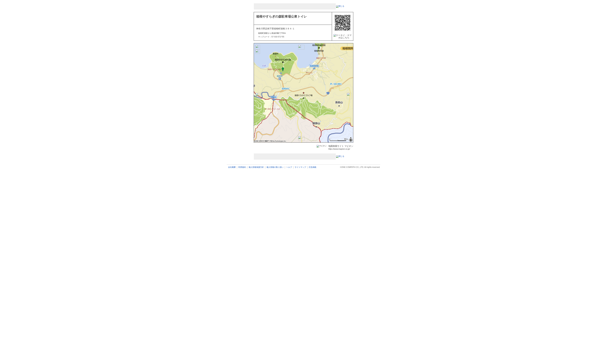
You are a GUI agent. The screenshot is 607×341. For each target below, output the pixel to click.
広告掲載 (312, 167)
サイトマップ (300, 167)
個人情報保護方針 (256, 167)
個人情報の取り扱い (275, 167)
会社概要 (232, 167)
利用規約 (242, 167)
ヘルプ (289, 167)
